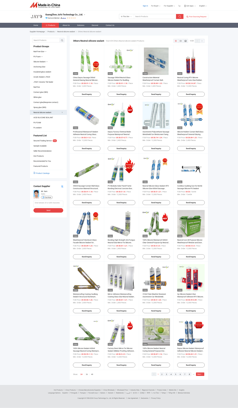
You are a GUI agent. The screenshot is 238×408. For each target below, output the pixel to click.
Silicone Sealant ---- (40, 61)
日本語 (142, 393)
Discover (95, 25)
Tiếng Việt (171, 393)
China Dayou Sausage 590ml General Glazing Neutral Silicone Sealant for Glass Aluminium (85, 80)
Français (83, 393)
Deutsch (110, 393)
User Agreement (133, 398)
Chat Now (48, 197)
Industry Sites (134, 390)
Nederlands (120, 393)
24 (81, 374)
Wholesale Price (122, 390)
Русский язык (93, 393)
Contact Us (110, 25)
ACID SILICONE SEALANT (43, 117)
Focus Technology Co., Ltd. (103, 398)
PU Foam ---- (38, 56)
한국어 (135, 393)
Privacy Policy (156, 398)
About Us (66, 25)
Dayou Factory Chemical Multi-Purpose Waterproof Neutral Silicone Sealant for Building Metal (121, 134)
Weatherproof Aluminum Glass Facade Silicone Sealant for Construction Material (85, 242)
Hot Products (58, 390)
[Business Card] (62, 186)
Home (35, 25)
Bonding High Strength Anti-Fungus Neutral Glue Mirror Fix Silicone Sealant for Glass (121, 242)
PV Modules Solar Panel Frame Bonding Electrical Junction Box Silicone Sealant (120, 188)
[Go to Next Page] (202, 41)
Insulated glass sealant (42, 72)
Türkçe (163, 393)
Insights (181, 390)
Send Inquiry (87, 94)
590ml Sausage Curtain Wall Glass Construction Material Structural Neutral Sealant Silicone (86, 188)
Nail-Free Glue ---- (39, 51)
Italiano (102, 393)
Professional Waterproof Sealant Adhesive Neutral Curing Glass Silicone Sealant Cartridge (85, 134)
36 (87, 374)
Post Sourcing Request (198, 16)
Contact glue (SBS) (40, 92)
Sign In (145, 6)
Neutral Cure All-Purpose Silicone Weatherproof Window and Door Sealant (189, 242)
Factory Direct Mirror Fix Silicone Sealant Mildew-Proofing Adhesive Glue (121, 351)
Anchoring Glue (39, 67)
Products (51, 25)
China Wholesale (109, 390)
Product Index (161, 390)
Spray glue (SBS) (39, 107)
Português (73, 393)
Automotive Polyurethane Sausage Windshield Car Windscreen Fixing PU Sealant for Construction (156, 134)
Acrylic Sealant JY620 (41, 77)
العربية (128, 393)
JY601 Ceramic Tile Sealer (43, 82)
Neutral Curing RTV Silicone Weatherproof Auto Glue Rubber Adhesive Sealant (189, 80)
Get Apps (190, 6)
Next (199, 374)
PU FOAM (37, 122)
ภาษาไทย (155, 393)
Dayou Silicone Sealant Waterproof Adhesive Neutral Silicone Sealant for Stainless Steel (190, 351)
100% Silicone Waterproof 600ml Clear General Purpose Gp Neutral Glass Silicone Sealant (155, 242)
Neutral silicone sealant (42, 112)
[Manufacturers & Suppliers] (46, 5)
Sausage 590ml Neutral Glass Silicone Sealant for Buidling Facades (119, 80)
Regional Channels (148, 390)
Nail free (36, 87)
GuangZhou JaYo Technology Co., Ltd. (64, 14)
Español (65, 393)
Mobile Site (172, 390)
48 (92, 374)
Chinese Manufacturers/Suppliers (89, 390)
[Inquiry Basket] (179, 6)
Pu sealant (37, 127)
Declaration (145, 398)
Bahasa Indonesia (184, 393)
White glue (37, 97)
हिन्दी (148, 393)
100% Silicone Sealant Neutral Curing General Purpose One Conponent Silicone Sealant (154, 351)
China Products (70, 390)
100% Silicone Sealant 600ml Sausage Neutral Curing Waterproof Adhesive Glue (86, 351)
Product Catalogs (43, 173)
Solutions (80, 25)
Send (48, 210)
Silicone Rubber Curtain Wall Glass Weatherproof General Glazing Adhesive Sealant (190, 134)
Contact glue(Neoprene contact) (45, 102)
